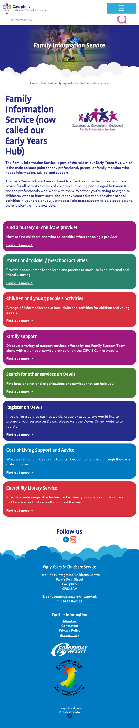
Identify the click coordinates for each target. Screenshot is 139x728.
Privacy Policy (69, 630)
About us (70, 621)
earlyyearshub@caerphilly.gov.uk (71, 596)
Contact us (69, 625)
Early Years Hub (109, 162)
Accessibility (69, 635)
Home (34, 83)
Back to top (121, 720)
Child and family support (56, 83)
